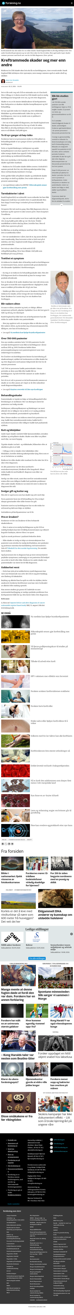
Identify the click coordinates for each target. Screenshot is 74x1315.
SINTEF (55, 1230)
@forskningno (59, 1140)
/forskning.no (59, 1143)
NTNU (31, 1227)
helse (4, 840)
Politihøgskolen (58, 1215)
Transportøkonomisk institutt (62, 1259)
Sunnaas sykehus (58, 1249)
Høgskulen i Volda (12, 1259)
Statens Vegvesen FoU (59, 1244)
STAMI (55, 1241)
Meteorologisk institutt (13, 1280)
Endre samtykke (14, 1204)
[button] (2, 934)
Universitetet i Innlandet (60, 1271)
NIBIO (8, 1285)
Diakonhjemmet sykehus (14, 1225)
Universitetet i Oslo (58, 1273)
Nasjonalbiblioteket (35, 1229)
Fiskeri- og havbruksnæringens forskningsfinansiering (13, 1236)
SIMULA (55, 1227)
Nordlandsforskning (36, 1261)
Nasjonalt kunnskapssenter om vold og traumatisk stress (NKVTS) (38, 1234)
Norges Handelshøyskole (37, 1266)
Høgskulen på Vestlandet (14, 1261)
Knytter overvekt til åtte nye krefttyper (26, 389)
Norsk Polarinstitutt (36, 1279)
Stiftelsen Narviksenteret (60, 1246)
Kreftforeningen (11, 1273)
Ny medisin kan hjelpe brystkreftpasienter (27, 333)
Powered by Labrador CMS (37, 1307)
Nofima (32, 1256)
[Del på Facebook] (2, 843)
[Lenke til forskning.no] (34, 2)
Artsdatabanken (11, 1222)
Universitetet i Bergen (59, 1268)
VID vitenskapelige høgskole (61, 1290)
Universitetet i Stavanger (60, 1276)
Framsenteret (10, 1243)
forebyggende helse (17, 840)
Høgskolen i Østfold (12, 1256)
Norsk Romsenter (35, 1284)
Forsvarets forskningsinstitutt (15, 1241)
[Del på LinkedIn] (8, 843)
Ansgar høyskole (11, 1215)
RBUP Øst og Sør (58, 1220)
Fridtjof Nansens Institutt (14, 1246)
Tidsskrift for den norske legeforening (22, 548)
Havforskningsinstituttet (14, 1251)
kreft (29, 840)
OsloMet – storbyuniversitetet (38, 1300)
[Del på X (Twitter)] (5, 843)
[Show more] (61, 205)
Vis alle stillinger (37, 958)
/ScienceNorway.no (61, 1151)
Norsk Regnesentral (36, 1281)
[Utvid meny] (71, 3)
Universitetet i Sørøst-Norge (61, 1278)
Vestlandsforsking (58, 1285)
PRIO (54, 1218)
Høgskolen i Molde (12, 1253)
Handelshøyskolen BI (13, 1248)
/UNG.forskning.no (61, 1147)
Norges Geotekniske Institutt (38, 1264)
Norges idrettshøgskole (37, 1276)
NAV (8, 1283)
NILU (8, 1292)
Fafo (8, 1232)
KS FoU (9, 1271)
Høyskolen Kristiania (13, 1264)
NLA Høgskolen (34, 1215)
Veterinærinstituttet (59, 1288)
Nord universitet (34, 1259)
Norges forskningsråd (36, 1269)
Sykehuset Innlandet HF (60, 1251)
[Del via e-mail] (12, 843)
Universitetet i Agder (59, 1266)
